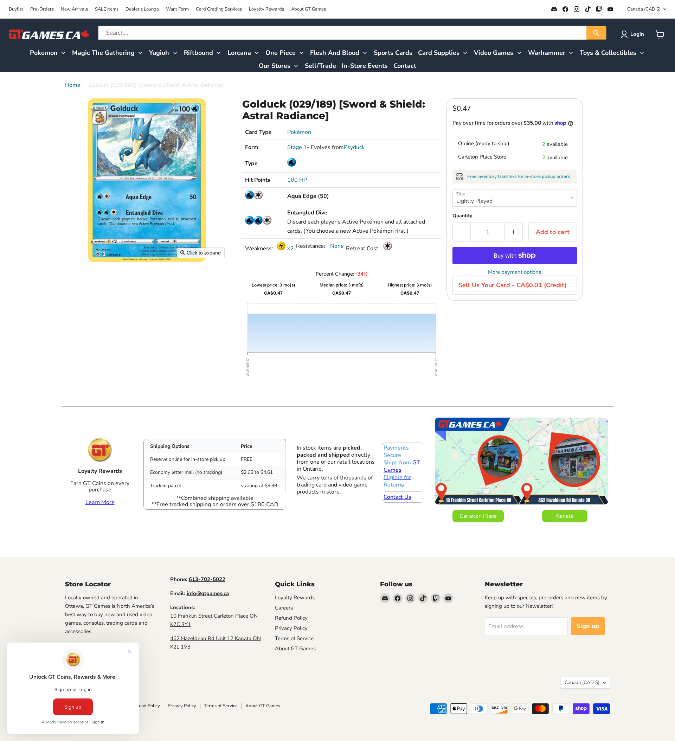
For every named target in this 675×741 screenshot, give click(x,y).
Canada (644, 9)
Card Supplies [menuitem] (438, 53)
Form (251, 147)
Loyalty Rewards (266, 9)
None (336, 246)
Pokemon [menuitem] (44, 53)
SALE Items (106, 9)
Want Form (177, 9)
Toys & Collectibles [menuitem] (608, 53)
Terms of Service (294, 638)
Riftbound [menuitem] (198, 53)
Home (73, 85)
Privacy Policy (291, 628)
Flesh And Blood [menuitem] (334, 53)
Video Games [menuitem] (493, 53)
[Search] (596, 33)
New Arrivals (74, 9)
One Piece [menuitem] (280, 53)
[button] (634, 34)
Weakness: (260, 248)
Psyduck (354, 147)
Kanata (564, 516)
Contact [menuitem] (404, 66)
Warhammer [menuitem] (546, 53)
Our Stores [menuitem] (274, 66)
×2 (289, 248)
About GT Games (308, 9)
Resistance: (311, 246)
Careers (284, 607)
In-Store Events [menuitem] (365, 66)
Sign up (588, 626)
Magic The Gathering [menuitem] (103, 53)
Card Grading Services (219, 9)
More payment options (514, 272)
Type (251, 163)
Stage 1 (297, 147)
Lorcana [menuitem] (239, 53)
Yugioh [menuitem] (159, 53)
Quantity (462, 216)
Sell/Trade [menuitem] (320, 66)
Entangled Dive (307, 213)
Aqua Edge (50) (308, 196)
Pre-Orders (42, 9)
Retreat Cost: (363, 248)
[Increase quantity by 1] (514, 232)
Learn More (100, 502)
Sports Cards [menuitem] (393, 53)
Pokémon (299, 132)
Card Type (258, 132)
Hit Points (257, 180)
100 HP (297, 180)
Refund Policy (291, 617)
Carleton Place (478, 516)
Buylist (16, 9)
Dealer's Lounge (142, 9)
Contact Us (397, 497)
